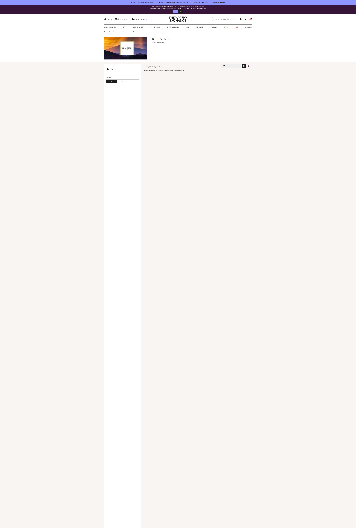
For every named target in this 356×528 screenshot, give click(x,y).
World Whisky (155, 27)
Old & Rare (199, 27)
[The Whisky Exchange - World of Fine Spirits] (178, 19)
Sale (236, 27)
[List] (248, 66)
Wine (187, 27)
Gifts (124, 27)
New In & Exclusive (110, 27)
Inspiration (248, 27)
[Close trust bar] (354, 2)
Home (105, 32)
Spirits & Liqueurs (173, 27)
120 (133, 81)
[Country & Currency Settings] (250, 19)
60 (122, 81)
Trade (108, 19)
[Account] (241, 19)
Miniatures (213, 27)
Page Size (108, 77)
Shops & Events (122, 19)
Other (226, 27)
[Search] (235, 19)
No (181, 11)
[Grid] (244, 66)
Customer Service (139, 19)
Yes (175, 11)
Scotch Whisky (138, 27)
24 (111, 81)
